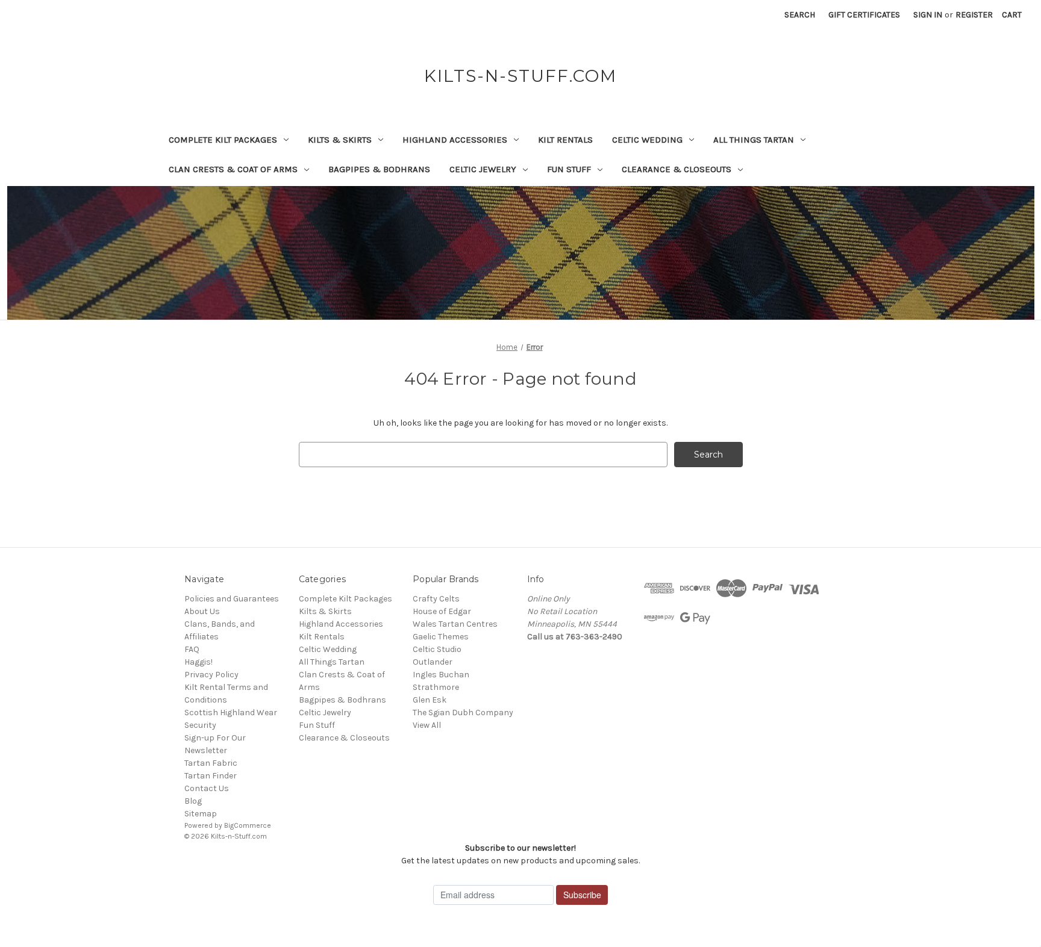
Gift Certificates (864, 15)
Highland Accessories (454, 139)
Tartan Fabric (210, 763)
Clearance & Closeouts (676, 169)
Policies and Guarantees (231, 599)
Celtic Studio (437, 649)
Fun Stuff (569, 169)
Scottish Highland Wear (230, 712)
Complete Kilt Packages (223, 139)
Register (974, 15)
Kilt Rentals (565, 139)
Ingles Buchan (441, 674)
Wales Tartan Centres (455, 624)
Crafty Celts (436, 599)
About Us (202, 611)
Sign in (927, 15)
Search (799, 15)
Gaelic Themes (441, 637)
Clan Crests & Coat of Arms (233, 169)
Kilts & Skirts (340, 139)
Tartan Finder (210, 776)
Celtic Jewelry (482, 169)
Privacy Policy (211, 674)
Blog (193, 801)
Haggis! (198, 662)
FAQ (191, 649)
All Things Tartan (753, 139)
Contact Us (206, 788)
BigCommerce (247, 825)
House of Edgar (442, 611)
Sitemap (200, 814)
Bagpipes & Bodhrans (379, 169)
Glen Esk (429, 700)
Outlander (432, 662)
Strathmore (436, 687)
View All (427, 725)
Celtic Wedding (647, 139)
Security (200, 725)
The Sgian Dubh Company (463, 712)
